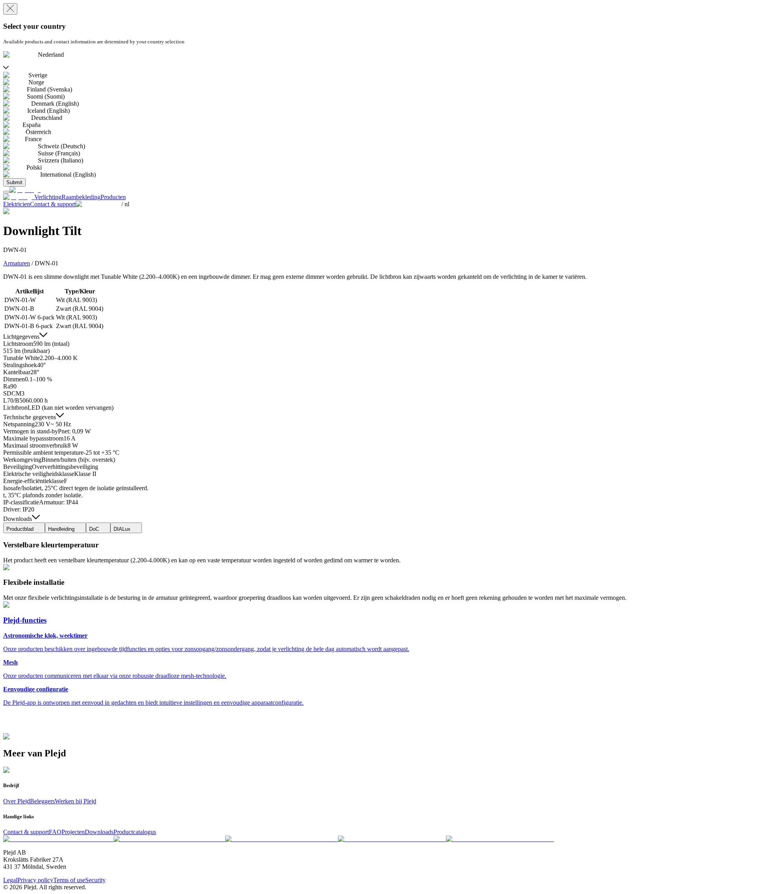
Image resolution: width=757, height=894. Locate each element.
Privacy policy (35, 880)
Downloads (99, 832)
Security (95, 880)
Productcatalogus (135, 832)
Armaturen (16, 263)
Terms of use (69, 880)
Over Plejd (16, 801)
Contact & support (26, 832)
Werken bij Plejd (75, 801)
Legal (10, 880)
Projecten (73, 832)
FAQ (55, 832)
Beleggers (42, 801)
